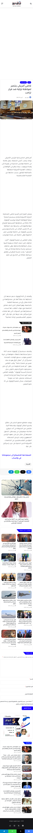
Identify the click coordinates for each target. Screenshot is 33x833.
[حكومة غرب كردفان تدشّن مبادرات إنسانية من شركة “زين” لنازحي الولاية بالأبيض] (24, 614)
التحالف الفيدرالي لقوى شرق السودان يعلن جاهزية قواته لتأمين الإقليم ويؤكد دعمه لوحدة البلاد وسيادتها (11, 767)
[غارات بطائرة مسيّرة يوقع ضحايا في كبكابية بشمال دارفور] (8, 595)
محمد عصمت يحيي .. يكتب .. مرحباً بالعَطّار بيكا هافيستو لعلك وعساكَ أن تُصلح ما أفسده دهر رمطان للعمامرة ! (11, 757)
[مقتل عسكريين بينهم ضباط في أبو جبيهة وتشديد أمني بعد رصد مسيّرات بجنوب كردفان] (24, 595)
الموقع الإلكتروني (29, 694)
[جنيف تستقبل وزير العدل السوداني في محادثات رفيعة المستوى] (8, 577)
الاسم (31, 679)
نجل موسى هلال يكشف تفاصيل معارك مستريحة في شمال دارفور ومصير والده (25, 584)
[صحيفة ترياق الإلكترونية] (16, 3)
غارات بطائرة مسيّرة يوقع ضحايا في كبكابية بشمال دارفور (9, 602)
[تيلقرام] (11, 472)
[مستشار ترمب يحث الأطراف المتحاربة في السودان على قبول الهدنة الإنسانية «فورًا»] (24, 634)
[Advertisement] (16, 25)
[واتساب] (17, 472)
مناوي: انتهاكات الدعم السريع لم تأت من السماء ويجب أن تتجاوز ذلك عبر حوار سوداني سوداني (12, 784)
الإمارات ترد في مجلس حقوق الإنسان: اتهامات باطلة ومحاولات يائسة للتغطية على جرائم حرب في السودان (11, 809)
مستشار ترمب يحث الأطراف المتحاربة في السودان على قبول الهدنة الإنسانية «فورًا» (24, 641)
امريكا (27, 464)
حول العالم (23, 82)
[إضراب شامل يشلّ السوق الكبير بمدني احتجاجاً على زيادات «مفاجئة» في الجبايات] (27, 777)
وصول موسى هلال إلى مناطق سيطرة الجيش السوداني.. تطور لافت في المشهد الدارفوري (11, 800)
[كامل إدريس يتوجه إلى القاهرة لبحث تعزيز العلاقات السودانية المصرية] (27, 341)
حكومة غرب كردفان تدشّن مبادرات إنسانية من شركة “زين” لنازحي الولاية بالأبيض (25, 621)
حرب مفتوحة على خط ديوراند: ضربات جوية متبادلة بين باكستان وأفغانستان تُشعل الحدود (11, 330)
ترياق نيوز (27, 97)
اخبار (29, 82)
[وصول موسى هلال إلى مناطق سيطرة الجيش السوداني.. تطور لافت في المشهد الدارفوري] (27, 801)
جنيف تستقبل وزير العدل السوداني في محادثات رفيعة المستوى (9, 584)
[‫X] (23, 472)
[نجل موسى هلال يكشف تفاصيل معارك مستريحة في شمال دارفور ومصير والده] (24, 577)
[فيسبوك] (28, 472)
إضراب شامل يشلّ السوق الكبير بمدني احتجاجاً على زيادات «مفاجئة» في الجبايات (11, 776)
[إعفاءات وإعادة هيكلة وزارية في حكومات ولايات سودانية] (8, 557)
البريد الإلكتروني (29, 686)
